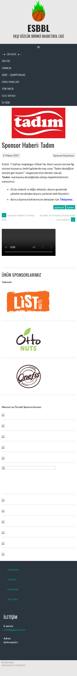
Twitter (12, 579)
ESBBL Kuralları (10, 82)
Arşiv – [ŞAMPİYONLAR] (13, 75)
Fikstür (6, 61)
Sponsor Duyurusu (63, 155)
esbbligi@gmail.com (14, 629)
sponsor (59, 207)
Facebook (13, 589)
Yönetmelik (8, 88)
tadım (70, 207)
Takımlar (6, 68)
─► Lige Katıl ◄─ (11, 54)
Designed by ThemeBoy (14, 665)
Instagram (13, 569)
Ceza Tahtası (8, 95)
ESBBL (38, 28)
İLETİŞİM (6, 102)
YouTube (13, 599)
